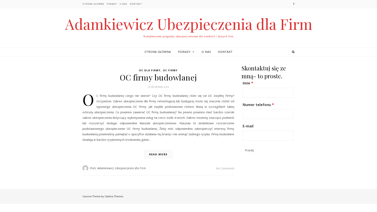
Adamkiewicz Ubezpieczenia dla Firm (188, 23)
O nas (123, 3)
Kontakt (136, 3)
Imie (247, 83)
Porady (112, 3)
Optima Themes (114, 196)
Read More (158, 154)
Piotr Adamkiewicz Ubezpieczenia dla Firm (118, 168)
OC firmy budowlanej (158, 77)
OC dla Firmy (150, 70)
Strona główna (93, 3)
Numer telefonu (258, 104)
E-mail (247, 126)
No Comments (225, 168)
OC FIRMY (170, 70)
